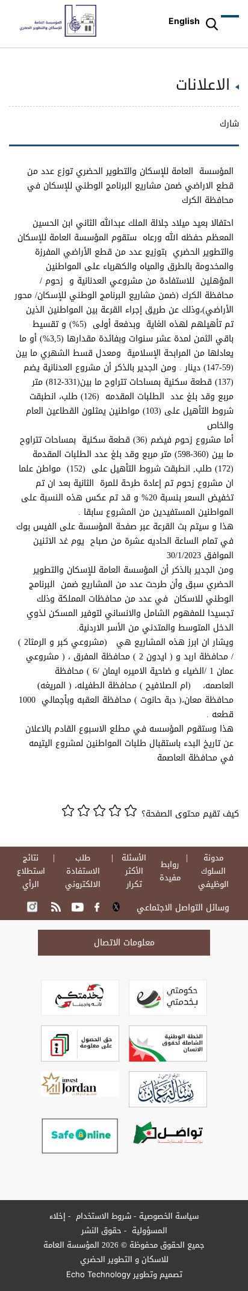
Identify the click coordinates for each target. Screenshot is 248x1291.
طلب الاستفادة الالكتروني (83, 871)
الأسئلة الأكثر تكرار (134, 871)
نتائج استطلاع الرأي (31, 871)
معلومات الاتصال (124, 943)
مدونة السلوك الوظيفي (213, 871)
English (184, 21)
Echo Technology (98, 1274)
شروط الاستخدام (102, 1216)
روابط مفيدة (170, 871)
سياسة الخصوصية (169, 1216)
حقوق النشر (101, 1230)
